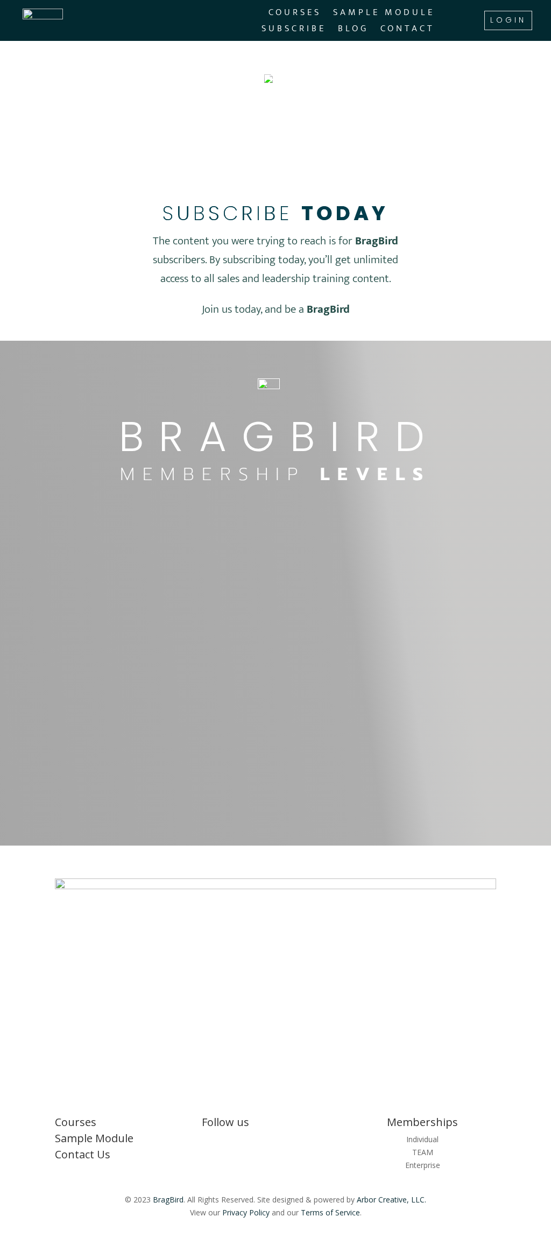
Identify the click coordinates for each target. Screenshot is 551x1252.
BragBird (168, 1199)
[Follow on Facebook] (275, 1141)
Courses (295, 14)
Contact (407, 30)
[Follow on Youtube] (297, 1141)
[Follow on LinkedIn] (254, 1141)
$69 (254, 593)
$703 (260, 662)
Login (508, 20)
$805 (120, 662)
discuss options (415, 622)
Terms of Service (330, 1212)
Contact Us (82, 1154)
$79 (113, 593)
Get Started (135, 766)
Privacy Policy (246, 1212)
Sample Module (384, 14)
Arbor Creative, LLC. (391, 1199)
